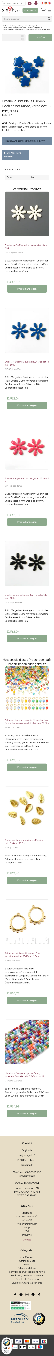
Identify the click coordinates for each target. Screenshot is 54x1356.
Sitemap (27, 1239)
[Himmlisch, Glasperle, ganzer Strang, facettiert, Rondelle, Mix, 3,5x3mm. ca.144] (27, 1044)
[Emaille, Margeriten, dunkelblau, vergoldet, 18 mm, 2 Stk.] (27, 333)
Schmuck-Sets (27, 1260)
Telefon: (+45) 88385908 (27, 1172)
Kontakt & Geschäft (27, 1216)
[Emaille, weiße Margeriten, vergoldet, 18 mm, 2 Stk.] (27, 216)
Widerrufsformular (27, 1223)
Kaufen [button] (41, 37)
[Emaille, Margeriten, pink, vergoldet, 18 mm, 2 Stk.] (27, 450)
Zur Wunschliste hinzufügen (12, 155)
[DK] (42, 3)
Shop (27, 1227)
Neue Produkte (27, 1257)
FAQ (27, 1231)
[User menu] (36, 3)
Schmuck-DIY (30, 10)
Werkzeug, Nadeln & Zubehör (27, 1275)
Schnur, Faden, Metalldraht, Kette (27, 1271)
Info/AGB (27, 1220)
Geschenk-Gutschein (27, 1279)
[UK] (49, 3)
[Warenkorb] (43, 10)
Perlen (27, 1264)
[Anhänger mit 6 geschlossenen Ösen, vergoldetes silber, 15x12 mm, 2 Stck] (27, 924)
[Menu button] (49, 10)
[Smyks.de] (11, 10)
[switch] (6, 1351)
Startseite (27, 1212)
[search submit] (49, 19)
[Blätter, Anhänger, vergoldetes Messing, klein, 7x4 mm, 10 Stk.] (27, 811)
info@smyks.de (27, 1175)
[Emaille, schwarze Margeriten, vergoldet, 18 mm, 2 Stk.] (27, 566)
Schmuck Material (27, 1268)
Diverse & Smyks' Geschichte (27, 1282)
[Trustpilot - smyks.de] (20, 1305)
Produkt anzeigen (27, 288)
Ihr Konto (27, 1234)
